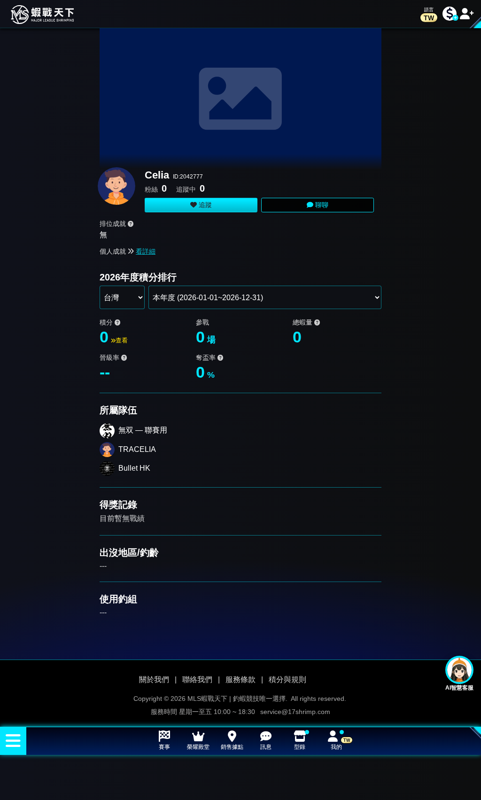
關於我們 (154, 679)
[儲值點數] (449, 14)
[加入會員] (467, 14)
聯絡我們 (197, 679)
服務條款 (240, 679)
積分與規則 (287, 679)
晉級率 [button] (110, 357)
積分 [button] (107, 322)
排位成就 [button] (114, 223)
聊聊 (320, 205)
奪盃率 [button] (206, 357)
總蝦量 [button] (303, 322)
